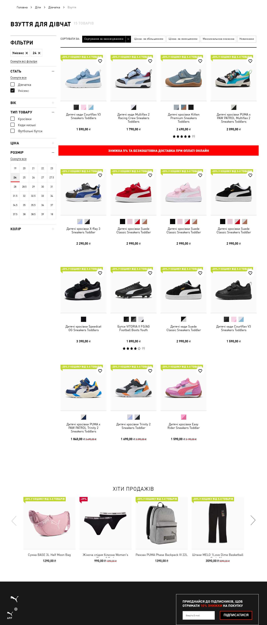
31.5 (15, 195)
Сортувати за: (70, 39)
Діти (38, 7)
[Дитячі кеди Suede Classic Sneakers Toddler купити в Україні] (184, 290)
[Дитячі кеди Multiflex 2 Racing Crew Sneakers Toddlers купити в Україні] (133, 78)
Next (253, 520)
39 (42, 214)
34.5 (15, 205)
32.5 (33, 195)
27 (42, 177)
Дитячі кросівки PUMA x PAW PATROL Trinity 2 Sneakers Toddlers (83, 427)
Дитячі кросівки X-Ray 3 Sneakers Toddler (83, 230)
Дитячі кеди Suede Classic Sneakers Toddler (183, 328)
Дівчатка (54, 7)
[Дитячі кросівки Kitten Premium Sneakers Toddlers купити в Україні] (184, 78)
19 (15, 168)
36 (42, 205)
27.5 (51, 177)
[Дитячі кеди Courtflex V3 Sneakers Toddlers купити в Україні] (83, 78)
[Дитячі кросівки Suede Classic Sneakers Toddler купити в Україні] (133, 192)
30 (42, 186)
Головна (22, 7)
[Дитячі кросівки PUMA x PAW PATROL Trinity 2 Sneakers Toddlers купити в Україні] (83, 388)
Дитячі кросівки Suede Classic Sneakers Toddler (133, 230)
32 (24, 195)
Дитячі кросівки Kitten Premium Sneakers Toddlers (183, 118)
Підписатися (236, 615)
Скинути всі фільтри (23, 61)
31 (51, 186)
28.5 (24, 186)
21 (33, 168)
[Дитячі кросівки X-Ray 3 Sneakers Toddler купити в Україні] (83, 192)
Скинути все (18, 77)
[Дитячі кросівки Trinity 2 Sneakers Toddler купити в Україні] (133, 388)
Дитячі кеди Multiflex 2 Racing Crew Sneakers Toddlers (133, 118)
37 (51, 205)
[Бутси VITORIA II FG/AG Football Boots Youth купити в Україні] (133, 290)
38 (24, 214)
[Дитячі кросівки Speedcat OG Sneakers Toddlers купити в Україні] (83, 290)
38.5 (33, 214)
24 (15, 177)
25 (24, 177)
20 (24, 168)
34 (51, 195)
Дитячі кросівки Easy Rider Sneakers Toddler (184, 425)
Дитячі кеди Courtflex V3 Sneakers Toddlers (83, 116)
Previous (14, 520)
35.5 (33, 205)
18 (51, 214)
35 (24, 205)
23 (51, 168)
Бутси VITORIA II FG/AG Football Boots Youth (133, 328)
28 (15, 186)
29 (33, 186)
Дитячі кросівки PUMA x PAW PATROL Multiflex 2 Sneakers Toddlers (234, 118)
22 (42, 168)
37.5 (15, 214)
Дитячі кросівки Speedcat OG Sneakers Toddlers (83, 328)
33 (42, 195)
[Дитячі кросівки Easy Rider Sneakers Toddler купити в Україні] (184, 388)
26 (33, 177)
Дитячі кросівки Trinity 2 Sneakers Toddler (133, 425)
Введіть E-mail (193, 615)
